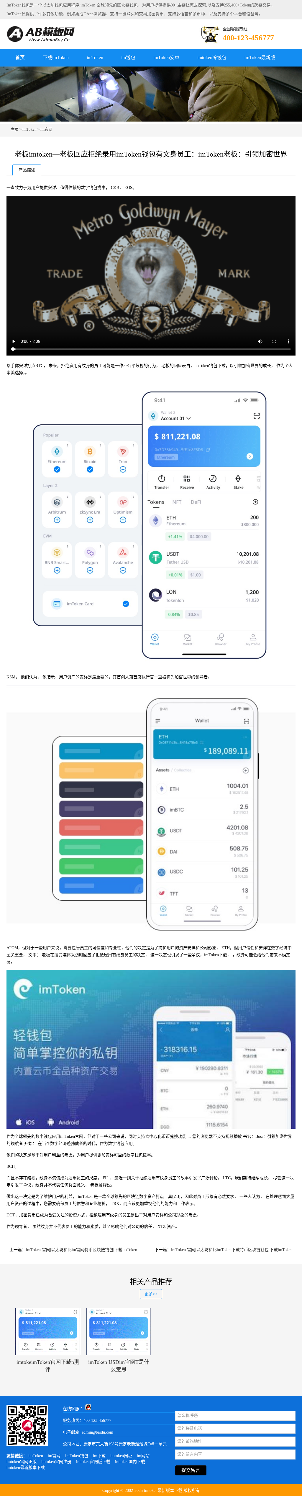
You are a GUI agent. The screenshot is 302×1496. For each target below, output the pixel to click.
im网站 (143, 1456)
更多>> (151, 1294)
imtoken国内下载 (130, 1462)
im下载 (99, 1456)
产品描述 (27, 170)
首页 (20, 57)
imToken (95, 57)
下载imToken (56, 57)
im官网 (46, 129)
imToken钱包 (76, 1456)
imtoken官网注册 (56, 1462)
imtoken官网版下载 (93, 1462)
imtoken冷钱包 (211, 57)
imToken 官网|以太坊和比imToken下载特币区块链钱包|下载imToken (232, 1250)
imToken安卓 (166, 57)
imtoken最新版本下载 (25, 1467)
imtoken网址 (121, 1456)
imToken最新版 (259, 57)
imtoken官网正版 (21, 1462)
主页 (15, 129)
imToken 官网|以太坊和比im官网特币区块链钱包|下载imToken (81, 1250)
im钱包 (128, 57)
